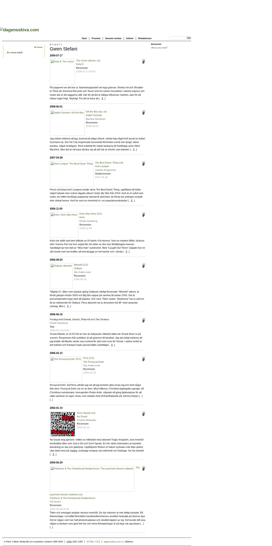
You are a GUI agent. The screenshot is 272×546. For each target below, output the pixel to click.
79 (141, 164)
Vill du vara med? (159, 47)
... (104, 98)
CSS (98, 541)
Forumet (96, 38)
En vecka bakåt (15, 52)
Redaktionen (145, 38)
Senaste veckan (113, 38)
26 (141, 359)
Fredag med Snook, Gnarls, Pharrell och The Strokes (79, 319)
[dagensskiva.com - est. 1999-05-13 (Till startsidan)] (19, 29)
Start (84, 38)
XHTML (90, 541)
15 (141, 414)
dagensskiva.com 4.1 (114, 541)
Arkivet (129, 38)
